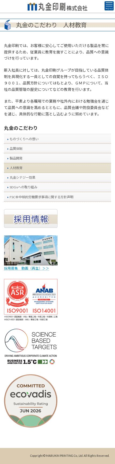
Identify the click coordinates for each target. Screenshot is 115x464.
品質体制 (16, 149)
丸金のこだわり (21, 128)
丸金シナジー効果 (22, 178)
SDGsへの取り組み (23, 187)
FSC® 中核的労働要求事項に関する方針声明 (41, 197)
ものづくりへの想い (24, 139)
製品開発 (16, 158)
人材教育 (16, 168)
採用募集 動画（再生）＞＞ (26, 268)
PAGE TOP (107, 444)
